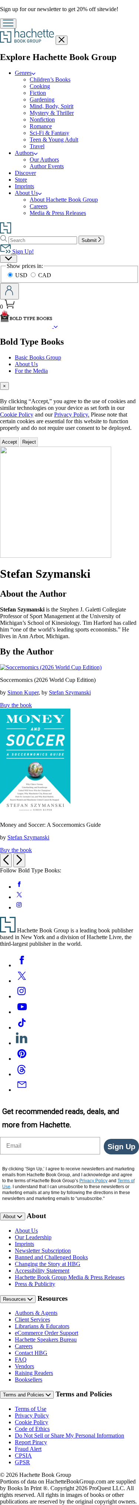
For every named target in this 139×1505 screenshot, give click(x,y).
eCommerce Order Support (46, 1333)
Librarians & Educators (42, 1326)
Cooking (40, 86)
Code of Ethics (32, 1429)
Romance (41, 126)
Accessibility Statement (42, 1270)
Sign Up (121, 1147)
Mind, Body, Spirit (51, 106)
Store (21, 179)
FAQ (21, 1359)
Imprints (24, 186)
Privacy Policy (32, 1415)
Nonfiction (42, 119)
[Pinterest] (22, 1058)
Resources (15, 1299)
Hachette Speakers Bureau (46, 1339)
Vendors (24, 1366)
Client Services (32, 1319)
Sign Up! (22, 251)
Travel (37, 146)
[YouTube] (22, 1012)
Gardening (42, 99)
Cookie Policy (16, 414)
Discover (25, 173)
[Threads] (22, 1074)
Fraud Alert (28, 1449)
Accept (9, 442)
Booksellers (28, 1379)
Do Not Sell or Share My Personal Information (69, 1435)
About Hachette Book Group (64, 199)
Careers (38, 206)
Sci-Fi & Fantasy (49, 133)
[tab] (69, 386)
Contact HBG (31, 1353)
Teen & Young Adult (54, 139)
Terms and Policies (24, 1395)
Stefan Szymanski (70, 692)
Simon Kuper (23, 692)
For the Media (31, 371)
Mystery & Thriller (52, 113)
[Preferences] (8, 259)
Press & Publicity (35, 1284)
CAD (44, 275)
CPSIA (23, 1455)
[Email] (22, 1090)
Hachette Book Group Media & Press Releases (70, 1277)
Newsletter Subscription (43, 1250)
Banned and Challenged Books (51, 1257)
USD (22, 275)
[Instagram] (22, 996)
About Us (26, 193)
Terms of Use (30, 1409)
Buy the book (16, 705)
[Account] (9, 291)
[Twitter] (22, 981)
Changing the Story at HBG (47, 1264)
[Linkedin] (22, 1043)
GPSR (22, 1462)
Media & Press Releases (58, 213)
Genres (23, 73)
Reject (29, 442)
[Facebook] (22, 965)
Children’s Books (50, 79)
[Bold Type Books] (56, 326)
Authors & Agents (36, 1313)
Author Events (47, 166)
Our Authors (44, 159)
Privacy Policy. (71, 414)
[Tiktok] (22, 1027)
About (10, 1216)
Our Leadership (33, 1237)
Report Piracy (31, 1442)
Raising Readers (34, 1373)
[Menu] (8, 24)
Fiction (38, 93)
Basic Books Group (38, 357)
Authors (24, 153)
